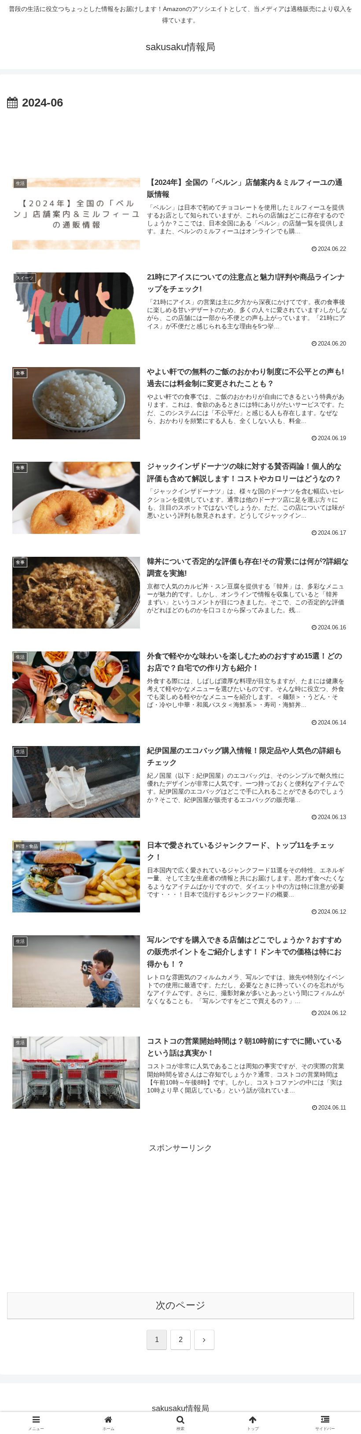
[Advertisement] (180, 137)
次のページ (181, 1305)
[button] (334, 1224)
